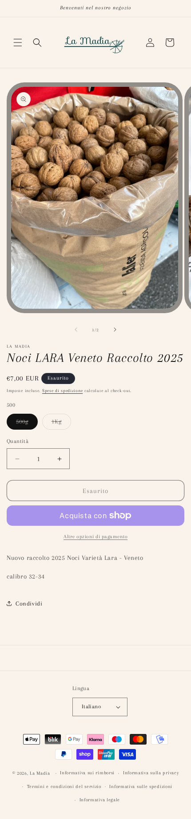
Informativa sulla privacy (151, 773)
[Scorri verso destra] (115, 329)
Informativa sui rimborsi (87, 773)
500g (27, 424)
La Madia (40, 773)
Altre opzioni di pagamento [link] (95, 537)
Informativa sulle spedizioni (140, 786)
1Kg (61, 424)
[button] (18, 42)
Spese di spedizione (62, 390)
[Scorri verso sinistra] (76, 329)
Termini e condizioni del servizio (64, 786)
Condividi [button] (29, 603)
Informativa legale (100, 800)
